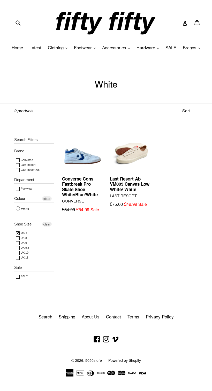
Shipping (67, 316)
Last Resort (27, 164)
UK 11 (24, 257)
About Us (91, 316)
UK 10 (24, 252)
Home (17, 47)
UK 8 (23, 237)
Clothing (59, 47)
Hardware (149, 47)
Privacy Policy (160, 316)
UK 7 (23, 232)
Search (45, 316)
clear (46, 198)
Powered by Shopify (124, 360)
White (24, 208)
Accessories (117, 47)
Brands (193, 47)
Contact (113, 316)
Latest (35, 47)
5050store (93, 360)
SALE (170, 47)
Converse (26, 159)
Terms (133, 316)
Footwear (86, 47)
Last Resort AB (30, 169)
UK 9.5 (24, 247)
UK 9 (23, 242)
